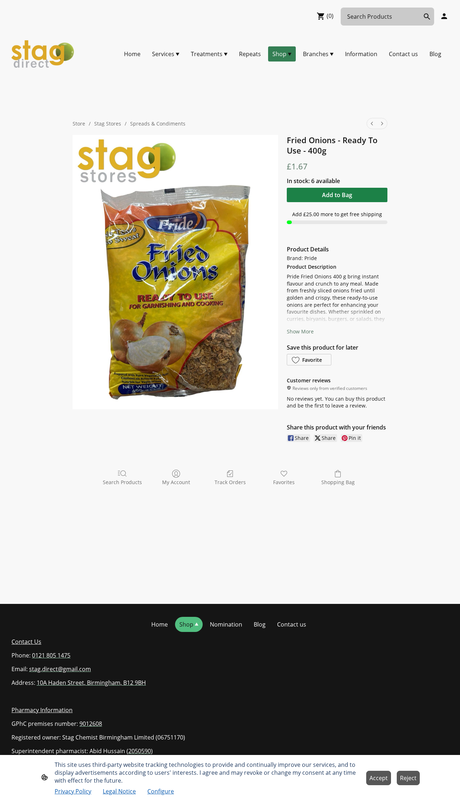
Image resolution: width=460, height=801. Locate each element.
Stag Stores (107, 123)
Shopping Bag (338, 482)
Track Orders (230, 482)
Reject (408, 778)
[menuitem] (372, 123)
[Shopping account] (444, 16)
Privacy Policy (73, 791)
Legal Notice (119, 791)
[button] (309, 359)
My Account (176, 482)
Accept (378, 778)
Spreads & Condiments (157, 123)
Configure (160, 791)
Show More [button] (300, 331)
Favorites (284, 482)
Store (79, 123)
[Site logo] (43, 54)
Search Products (122, 482)
